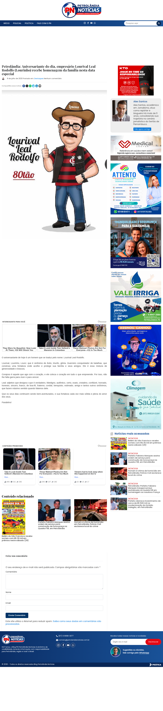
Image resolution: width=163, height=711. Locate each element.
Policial (17, 23)
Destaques (38, 78)
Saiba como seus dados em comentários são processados (53, 622)
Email (8, 603)
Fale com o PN (44, 23)
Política (29, 23)
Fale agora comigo (142, 129)
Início (7, 23)
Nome (8, 592)
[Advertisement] (54, 47)
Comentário (11, 572)
